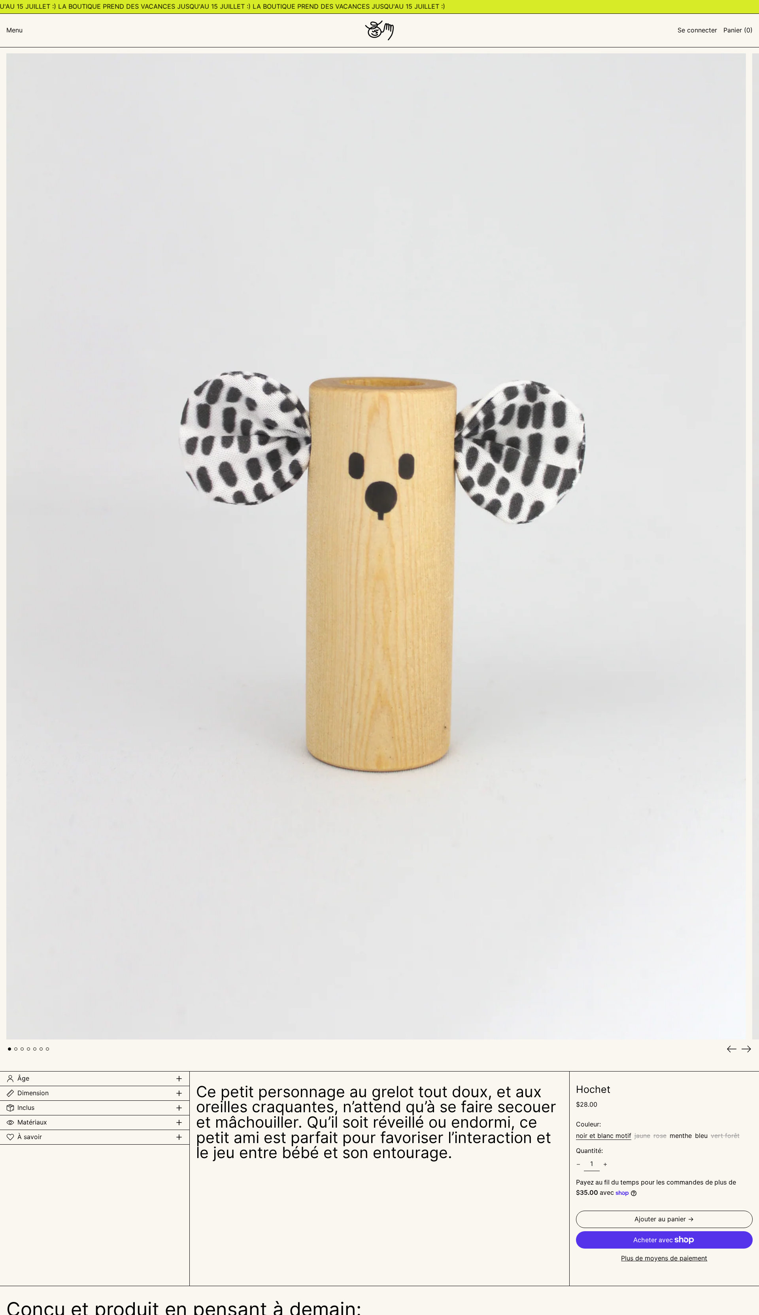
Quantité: (589, 1151)
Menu (14, 30)
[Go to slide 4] (28, 1049)
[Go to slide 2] (15, 1049)
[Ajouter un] (605, 1164)
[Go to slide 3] (22, 1049)
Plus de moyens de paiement (664, 1258)
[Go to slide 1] (9, 1049)
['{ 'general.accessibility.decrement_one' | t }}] (578, 1164)
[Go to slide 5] (34, 1049)
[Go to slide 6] (41, 1049)
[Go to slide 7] (47, 1049)
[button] (738, 30)
